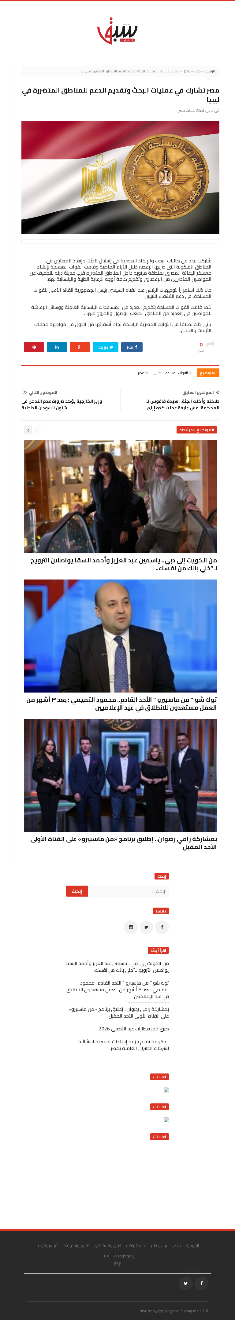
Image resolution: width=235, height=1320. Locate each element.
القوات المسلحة (177, 372)
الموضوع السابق (198, 392)
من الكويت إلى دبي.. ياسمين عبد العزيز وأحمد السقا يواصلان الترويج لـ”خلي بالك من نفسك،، (124, 564)
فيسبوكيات (48, 1245)
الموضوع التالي (43, 392)
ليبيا (155, 372)
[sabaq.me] (117, 30)
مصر (197, 71)
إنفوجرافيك (124, 1256)
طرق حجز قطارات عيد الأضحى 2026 (134, 1028)
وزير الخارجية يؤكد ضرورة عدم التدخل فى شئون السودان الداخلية (61, 404)
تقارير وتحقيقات (75, 1245)
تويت (103, 347)
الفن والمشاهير (107, 1245)
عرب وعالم (160, 1245)
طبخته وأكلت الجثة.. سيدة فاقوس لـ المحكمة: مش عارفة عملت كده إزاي (183, 404)
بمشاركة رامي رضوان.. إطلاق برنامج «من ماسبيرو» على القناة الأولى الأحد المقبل (123, 842)
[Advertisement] (123, 1184)
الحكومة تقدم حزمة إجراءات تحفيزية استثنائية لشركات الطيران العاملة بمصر (123, 1045)
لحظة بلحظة (195, 110)
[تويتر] (146, 927)
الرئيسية (210, 71)
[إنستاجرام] (131, 927)
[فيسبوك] (162, 927)
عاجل (186, 71)
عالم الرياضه (136, 1245)
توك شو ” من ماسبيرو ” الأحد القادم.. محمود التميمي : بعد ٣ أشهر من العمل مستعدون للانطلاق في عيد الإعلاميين (121, 703)
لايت (105, 1256)
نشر (130, 347)
